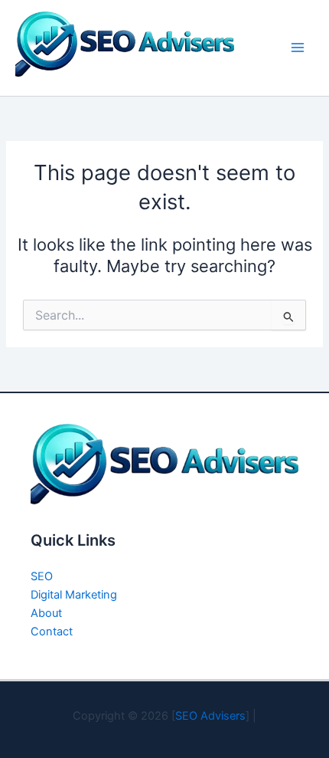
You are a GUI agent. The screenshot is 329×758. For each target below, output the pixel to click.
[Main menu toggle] (298, 47)
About (46, 613)
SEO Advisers (210, 716)
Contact (52, 631)
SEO (42, 576)
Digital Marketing (74, 595)
